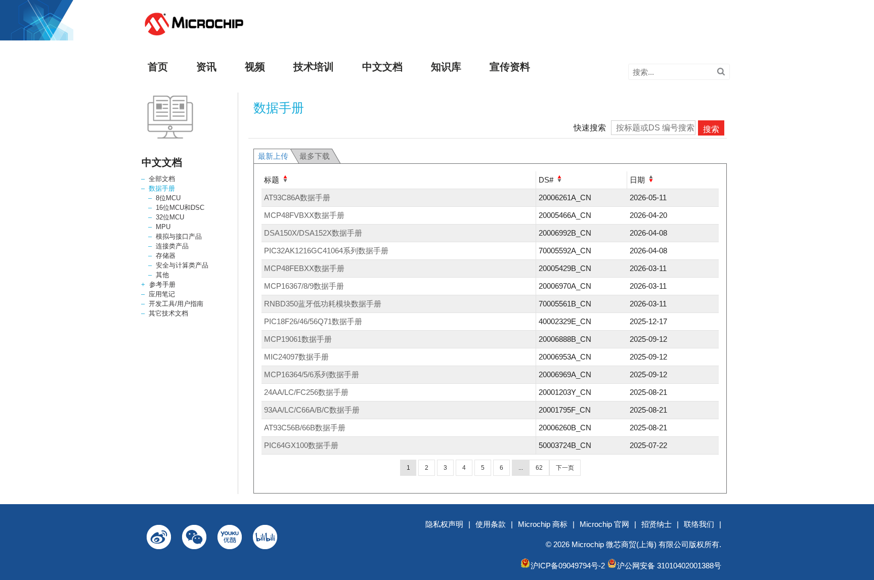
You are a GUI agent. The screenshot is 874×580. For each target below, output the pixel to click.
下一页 (565, 467)
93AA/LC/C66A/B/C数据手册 (312, 410)
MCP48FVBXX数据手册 (304, 215)
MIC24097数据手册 (296, 356)
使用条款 (490, 524)
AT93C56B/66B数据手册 (304, 427)
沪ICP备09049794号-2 (568, 565)
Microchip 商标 (542, 524)
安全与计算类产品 (182, 265)
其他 (162, 275)
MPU (163, 227)
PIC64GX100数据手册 (301, 445)
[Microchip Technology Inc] (193, 35)
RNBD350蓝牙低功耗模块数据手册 (322, 303)
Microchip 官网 (604, 524)
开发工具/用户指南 (176, 303)
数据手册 (162, 188)
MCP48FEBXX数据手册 (304, 268)
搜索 (711, 129)
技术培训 (313, 66)
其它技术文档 (168, 313)
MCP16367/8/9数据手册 (304, 286)
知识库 (446, 66)
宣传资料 (510, 66)
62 (539, 467)
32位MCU (170, 217)
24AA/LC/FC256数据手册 (306, 392)
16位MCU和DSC (180, 207)
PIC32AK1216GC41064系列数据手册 (326, 250)
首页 (158, 66)
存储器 (166, 255)
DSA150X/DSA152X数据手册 (313, 233)
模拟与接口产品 (179, 236)
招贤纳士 (656, 524)
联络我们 (699, 524)
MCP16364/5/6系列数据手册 (311, 374)
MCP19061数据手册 (298, 339)
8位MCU (168, 198)
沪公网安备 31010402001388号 (669, 565)
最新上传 (273, 156)
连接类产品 (172, 246)
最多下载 (314, 156)
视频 (255, 66)
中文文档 (382, 66)
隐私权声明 (444, 524)
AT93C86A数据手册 (297, 197)
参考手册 (162, 284)
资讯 (206, 66)
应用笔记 (162, 294)
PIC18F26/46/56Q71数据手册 (313, 321)
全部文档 (162, 179)
